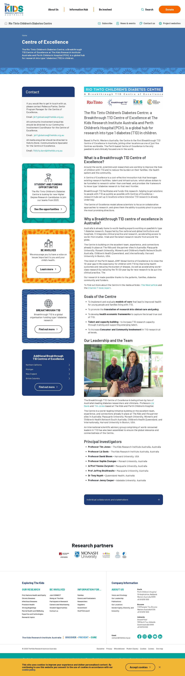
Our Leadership (117, 598)
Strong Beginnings (29, 608)
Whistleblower (119, 649)
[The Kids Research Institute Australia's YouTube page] (155, 636)
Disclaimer (100, 649)
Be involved (105, 9)
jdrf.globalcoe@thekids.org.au (48, 117)
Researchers (82, 601)
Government (82, 608)
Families (81, 595)
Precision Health (28, 604)
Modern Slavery (132, 649)
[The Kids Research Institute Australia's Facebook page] (139, 636)
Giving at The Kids (56, 598)
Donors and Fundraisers (87, 598)
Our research (31, 589)
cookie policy (28, 669)
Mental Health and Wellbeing (33, 611)
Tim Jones (99, 406)
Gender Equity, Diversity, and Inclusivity (123, 609)
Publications (116, 601)
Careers (151, 649)
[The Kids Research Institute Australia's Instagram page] (144, 636)
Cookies (143, 649)
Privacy (109, 649)
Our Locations (117, 604)
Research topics (28, 617)
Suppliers (81, 604)
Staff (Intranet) (84, 611)
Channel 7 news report (99, 287)
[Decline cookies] (159, 667)
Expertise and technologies (32, 614)
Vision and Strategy (119, 595)
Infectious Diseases (29, 601)
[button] (123, 97)
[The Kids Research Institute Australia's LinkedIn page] (160, 636)
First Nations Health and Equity (34, 595)
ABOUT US (118, 589)
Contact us (54, 611)
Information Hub (79, 9)
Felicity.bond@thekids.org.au (48, 150)
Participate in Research (59, 601)
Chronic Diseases (28, 598)
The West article (149, 285)
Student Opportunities (58, 608)
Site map (159, 649)
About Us (53, 9)
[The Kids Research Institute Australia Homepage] (13, 9)
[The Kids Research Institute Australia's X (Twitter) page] (150, 636)
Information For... (89, 589)
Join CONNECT (55, 595)
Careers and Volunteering (59, 604)
